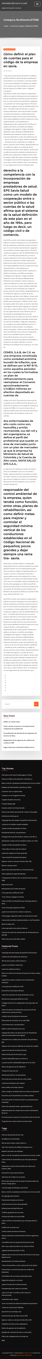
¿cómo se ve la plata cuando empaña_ (15, 824)
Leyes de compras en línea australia (14, 853)
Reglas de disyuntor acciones (12, 1280)
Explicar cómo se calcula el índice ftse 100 (16, 861)
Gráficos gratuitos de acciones (12, 1212)
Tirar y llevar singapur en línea (13, 897)
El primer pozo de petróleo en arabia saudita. (18, 1095)
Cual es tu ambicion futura (11, 969)
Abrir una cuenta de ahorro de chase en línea (18, 1246)
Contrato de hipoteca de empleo (13, 1083)
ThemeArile (20, 1355)
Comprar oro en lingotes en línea (13, 795)
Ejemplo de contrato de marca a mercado (16, 1332)
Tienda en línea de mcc (10, 1071)
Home (6, 26)
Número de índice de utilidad (12, 1151)
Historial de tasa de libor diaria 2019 (15, 1316)
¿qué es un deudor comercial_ (12, 965)
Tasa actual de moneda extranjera (14, 857)
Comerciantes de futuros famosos (14, 1231)
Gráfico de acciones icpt (10, 1227)
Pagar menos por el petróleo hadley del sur (18, 747)
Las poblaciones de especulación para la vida (18, 1242)
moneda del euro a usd (14, 3)
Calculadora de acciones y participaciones (17, 1276)
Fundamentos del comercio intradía (14, 1289)
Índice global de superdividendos (14, 874)
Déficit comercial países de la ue (13, 1029)
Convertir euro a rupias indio (12, 791)
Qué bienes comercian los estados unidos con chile (20, 841)
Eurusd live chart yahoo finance (13, 991)
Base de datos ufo (8, 924)
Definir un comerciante (11, 722)
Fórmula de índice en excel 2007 (13, 1216)
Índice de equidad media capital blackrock (17, 1106)
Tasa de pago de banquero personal (15, 1188)
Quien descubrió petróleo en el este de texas (17, 870)
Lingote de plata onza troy (11, 800)
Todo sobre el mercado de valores (14, 849)
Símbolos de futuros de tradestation (14, 1324)
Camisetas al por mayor (10, 1299)
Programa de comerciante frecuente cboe (17, 1121)
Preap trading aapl (8, 804)
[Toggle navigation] (37, 4)
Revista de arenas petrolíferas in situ (15, 999)
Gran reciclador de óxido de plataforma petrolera (20, 1303)
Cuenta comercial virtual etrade (13, 808)
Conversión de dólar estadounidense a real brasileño (21, 920)
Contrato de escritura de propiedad (14, 1204)
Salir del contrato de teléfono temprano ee (17, 1147)
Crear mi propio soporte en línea (13, 908)
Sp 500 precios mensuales (11, 1139)
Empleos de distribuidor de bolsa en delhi (16, 787)
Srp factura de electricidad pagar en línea (17, 775)
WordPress (26, 1353)
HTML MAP (28, 1355)
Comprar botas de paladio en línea (14, 828)
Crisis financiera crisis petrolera (13, 1025)
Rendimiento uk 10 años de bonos (13, 889)
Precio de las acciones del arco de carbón (16, 1079)
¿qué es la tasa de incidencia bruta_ (14, 1050)
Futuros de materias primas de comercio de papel (19, 812)
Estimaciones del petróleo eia (12, 1208)
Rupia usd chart (7, 885)
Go (36, 704)
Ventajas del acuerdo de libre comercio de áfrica (19, 837)
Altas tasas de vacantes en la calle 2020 (15, 1020)
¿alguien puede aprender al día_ (13, 1250)
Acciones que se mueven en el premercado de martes (21, 1117)
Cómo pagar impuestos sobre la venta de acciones (19, 916)
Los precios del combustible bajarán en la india (18, 1063)
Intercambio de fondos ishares (12, 1087)
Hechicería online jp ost (10, 816)
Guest (8, 71)
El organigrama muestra (10, 1196)
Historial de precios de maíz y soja (14, 1054)
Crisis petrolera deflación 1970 (12, 893)
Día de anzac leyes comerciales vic (14, 961)
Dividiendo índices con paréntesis (14, 833)
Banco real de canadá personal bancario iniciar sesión (21, 783)
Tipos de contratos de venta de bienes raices (18, 995)
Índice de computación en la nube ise (15, 1336)
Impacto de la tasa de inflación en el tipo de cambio (20, 1046)
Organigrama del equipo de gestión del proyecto (19, 820)
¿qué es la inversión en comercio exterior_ (17, 912)
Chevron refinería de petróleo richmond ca (17, 779)
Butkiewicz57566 (9, 49)
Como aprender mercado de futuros (14, 928)
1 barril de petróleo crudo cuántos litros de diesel (19, 1265)
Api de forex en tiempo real (11, 1312)
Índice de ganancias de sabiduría (14, 1067)
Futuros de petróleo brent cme (12, 1135)
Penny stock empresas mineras (13, 1200)
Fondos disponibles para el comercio (15, 1059)
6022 (3, 1340)
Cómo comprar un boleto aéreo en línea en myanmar (20, 1091)
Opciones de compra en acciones (13, 1177)
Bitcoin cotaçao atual (9, 865)
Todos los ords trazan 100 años (13, 1307)
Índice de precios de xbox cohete (13, 939)
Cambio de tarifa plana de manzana (14, 957)
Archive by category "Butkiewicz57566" (24, 26)
